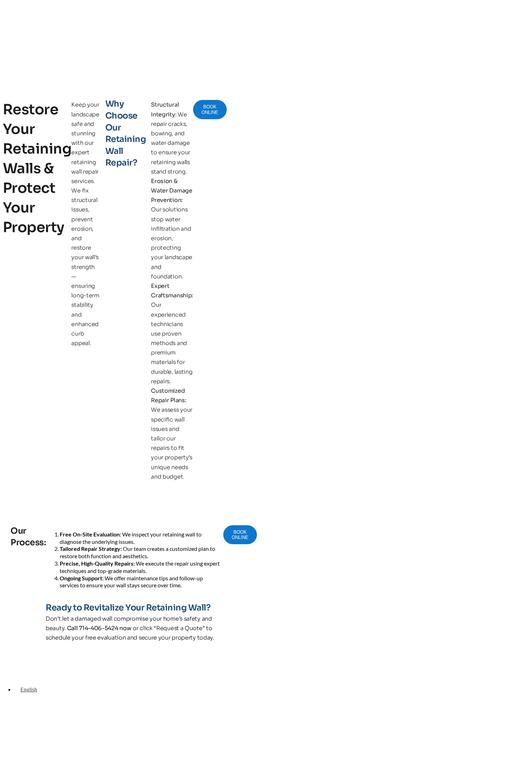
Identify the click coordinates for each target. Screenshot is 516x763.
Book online (209, 109)
